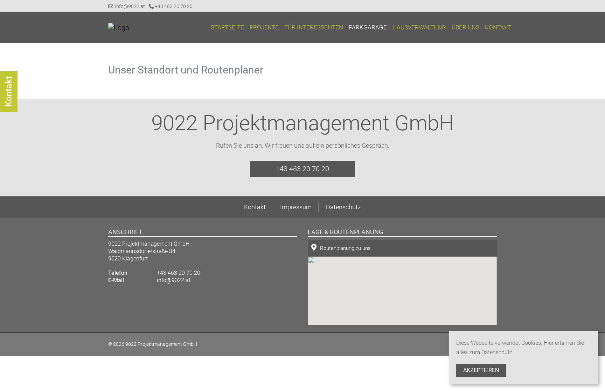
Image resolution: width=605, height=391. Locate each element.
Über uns (465, 27)
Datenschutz (343, 207)
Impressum (296, 207)
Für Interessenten (313, 27)
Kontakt (498, 27)
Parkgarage (368, 27)
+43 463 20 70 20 (173, 6)
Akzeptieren (481, 370)
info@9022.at (129, 6)
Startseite (227, 27)
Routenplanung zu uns (345, 248)
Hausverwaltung (419, 27)
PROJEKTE (264, 27)
